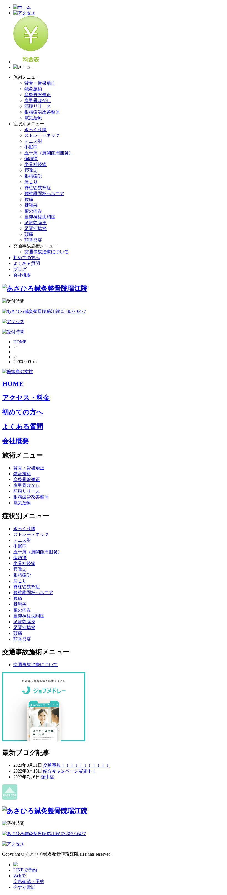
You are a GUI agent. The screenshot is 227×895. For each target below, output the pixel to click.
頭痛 (28, 234)
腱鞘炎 (31, 205)
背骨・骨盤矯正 (39, 83)
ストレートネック (42, 135)
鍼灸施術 (33, 88)
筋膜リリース (37, 106)
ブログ (20, 269)
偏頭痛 (31, 158)
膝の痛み (33, 211)
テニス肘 (33, 141)
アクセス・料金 (26, 397)
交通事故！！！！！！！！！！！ (76, 765)
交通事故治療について (46, 251)
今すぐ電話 (24, 887)
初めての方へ (26, 257)
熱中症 (47, 776)
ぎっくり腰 (35, 129)
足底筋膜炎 (35, 222)
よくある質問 (26, 263)
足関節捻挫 (35, 228)
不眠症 (31, 147)
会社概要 (22, 275)
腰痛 (28, 199)
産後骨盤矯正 (37, 94)
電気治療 (33, 118)
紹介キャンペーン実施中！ (69, 771)
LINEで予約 (25, 870)
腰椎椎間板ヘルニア (44, 193)
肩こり (31, 182)
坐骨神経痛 (35, 164)
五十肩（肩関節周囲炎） (48, 152)
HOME (20, 341)
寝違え (31, 170)
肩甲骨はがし (37, 100)
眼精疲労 (33, 176)
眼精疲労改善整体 (42, 112)
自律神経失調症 (39, 216)
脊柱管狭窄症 (37, 187)
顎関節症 (33, 240)
